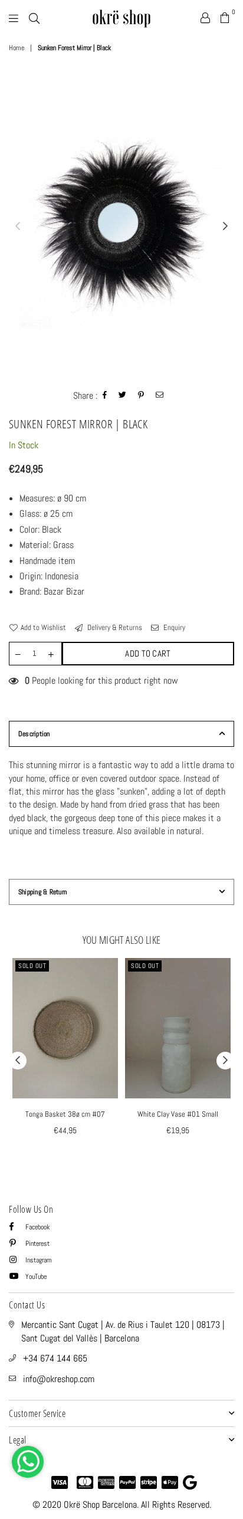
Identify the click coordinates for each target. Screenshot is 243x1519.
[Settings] (205, 18)
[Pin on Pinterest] (141, 396)
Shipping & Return (42, 892)
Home (16, 48)
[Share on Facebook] (105, 396)
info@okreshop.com (58, 1379)
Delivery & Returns (114, 627)
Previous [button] (18, 226)
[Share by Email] (160, 396)
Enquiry (173, 627)
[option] (121, 226)
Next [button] (225, 226)
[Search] (34, 18)
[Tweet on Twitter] (123, 396)
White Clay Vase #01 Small (177, 1114)
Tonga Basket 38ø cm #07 (65, 1114)
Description (34, 734)
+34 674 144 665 (55, 1358)
